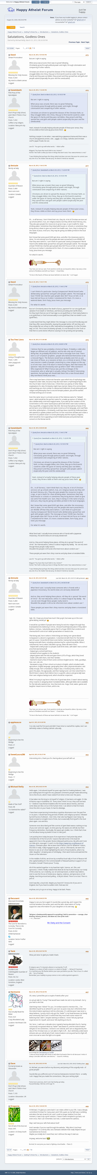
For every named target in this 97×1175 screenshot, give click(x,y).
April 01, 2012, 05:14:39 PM (37, 722)
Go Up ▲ (89, 1172)
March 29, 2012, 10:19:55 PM (38, 55)
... (25, 48)
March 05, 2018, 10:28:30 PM (38, 1106)
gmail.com (80, 20)
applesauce (16, 722)
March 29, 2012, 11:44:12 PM (38, 165)
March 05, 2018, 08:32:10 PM (38, 1063)
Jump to (58, 1159)
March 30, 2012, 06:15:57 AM (38, 578)
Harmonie (15, 992)
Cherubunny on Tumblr (46, 1052)
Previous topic (74, 42)
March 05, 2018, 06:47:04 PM (38, 951)
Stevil (13, 54)
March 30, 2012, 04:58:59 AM (38, 428)
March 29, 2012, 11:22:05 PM (38, 90)
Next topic (85, 42)
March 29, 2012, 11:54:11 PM (38, 282)
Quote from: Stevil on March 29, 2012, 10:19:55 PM (49, 95)
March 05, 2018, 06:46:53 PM (38, 898)
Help (72, 1172)
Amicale (14, 165)
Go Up (9, 1150)
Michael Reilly (17, 786)
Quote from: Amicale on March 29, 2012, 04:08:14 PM (50, 344)
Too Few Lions (17, 339)
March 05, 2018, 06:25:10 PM (38, 786)
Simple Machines (21, 1172)
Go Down (10, 48)
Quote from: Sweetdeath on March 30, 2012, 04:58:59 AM (51, 583)
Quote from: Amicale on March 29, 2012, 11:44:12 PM (50, 287)
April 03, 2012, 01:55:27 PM (37, 754)
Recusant (15, 898)
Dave (13, 1063)
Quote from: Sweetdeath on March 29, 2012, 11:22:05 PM (51, 170)
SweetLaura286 (18, 754)
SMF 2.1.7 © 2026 (10, 1172)
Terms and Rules (80, 1172)
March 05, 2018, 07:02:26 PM (38, 992)
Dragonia (15, 1106)
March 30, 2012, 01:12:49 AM (38, 339)
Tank (13, 951)
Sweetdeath (16, 90)
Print (88, 48)
